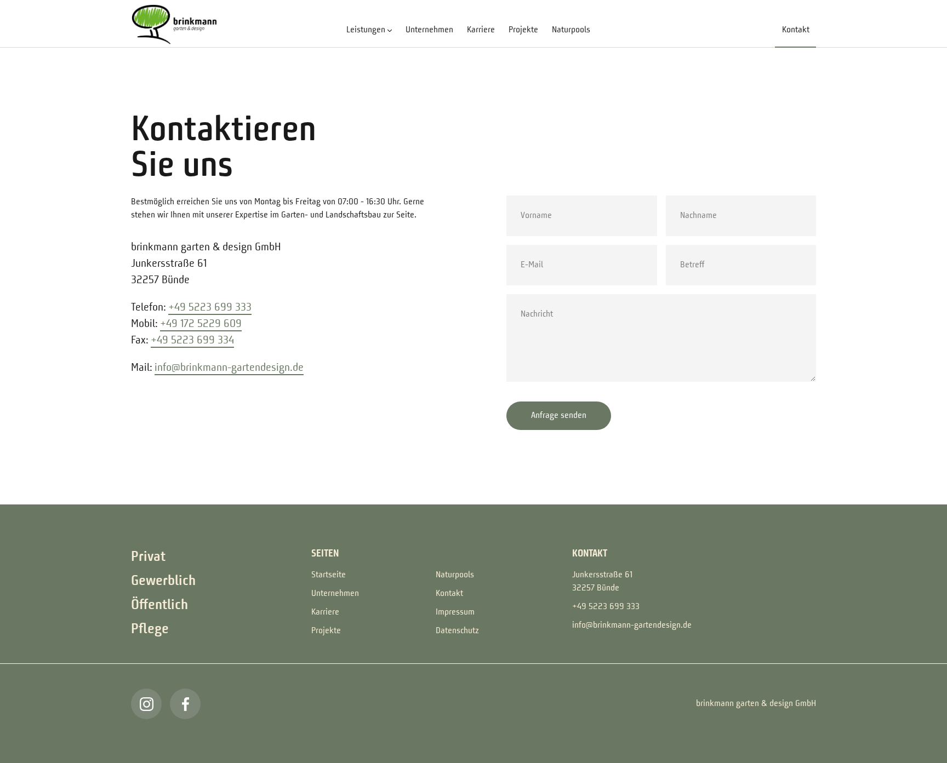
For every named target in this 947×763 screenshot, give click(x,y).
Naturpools (571, 30)
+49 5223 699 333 (210, 307)
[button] (368, 30)
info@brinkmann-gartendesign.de (229, 368)
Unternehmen (429, 30)
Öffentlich (159, 605)
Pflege (150, 629)
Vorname (529, 197)
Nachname (691, 197)
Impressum (455, 612)
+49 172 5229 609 (201, 324)
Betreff (687, 247)
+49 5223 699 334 (192, 340)
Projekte (523, 30)
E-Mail (527, 247)
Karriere (481, 30)
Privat (148, 557)
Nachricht (530, 296)
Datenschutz (457, 631)
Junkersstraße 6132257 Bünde (602, 582)
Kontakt (795, 30)
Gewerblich (163, 581)
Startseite (328, 575)
